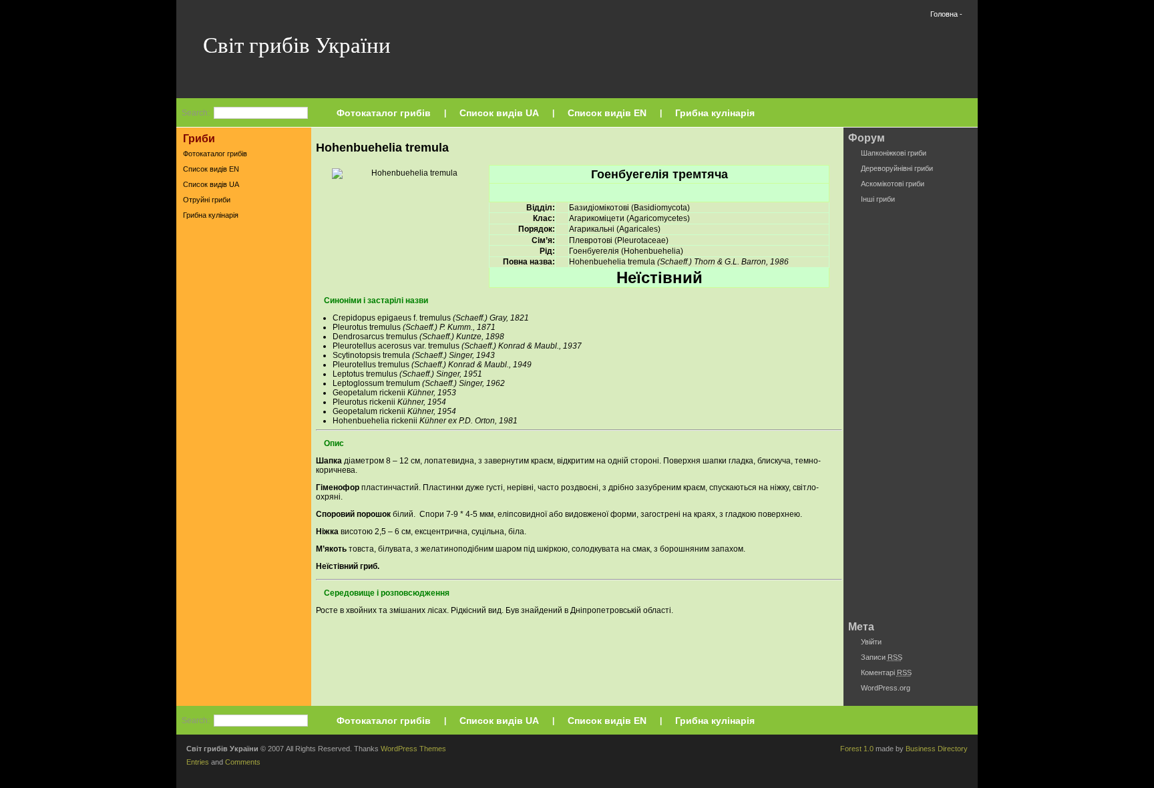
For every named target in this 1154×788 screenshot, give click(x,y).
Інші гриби (878, 199)
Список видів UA (499, 113)
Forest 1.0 (857, 749)
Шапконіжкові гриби (893, 153)
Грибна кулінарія (715, 113)
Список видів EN (607, 113)
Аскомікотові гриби (892, 184)
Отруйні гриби (206, 200)
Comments (242, 762)
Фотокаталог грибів (384, 113)
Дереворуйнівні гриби (897, 168)
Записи (881, 657)
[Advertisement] (243, 433)
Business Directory (937, 749)
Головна (944, 14)
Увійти (871, 642)
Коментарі (886, 672)
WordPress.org (885, 688)
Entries (197, 762)
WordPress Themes (413, 749)
